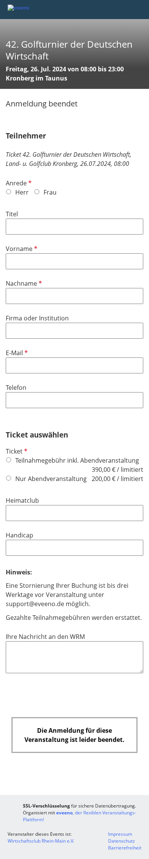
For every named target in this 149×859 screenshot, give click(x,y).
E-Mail (16, 353)
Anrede (18, 183)
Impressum (120, 834)
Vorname (21, 249)
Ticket (16, 451)
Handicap (19, 535)
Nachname (23, 283)
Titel (12, 214)
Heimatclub (22, 500)
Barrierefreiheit (124, 848)
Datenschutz (121, 841)
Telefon (16, 387)
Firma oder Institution (37, 318)
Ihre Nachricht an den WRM (45, 636)
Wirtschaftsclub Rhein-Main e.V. (41, 841)
